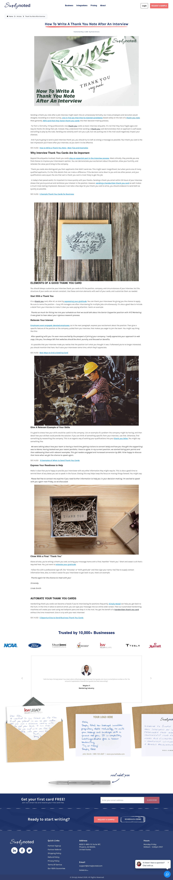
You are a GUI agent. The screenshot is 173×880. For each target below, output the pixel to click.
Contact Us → (83, 871)
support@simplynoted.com (90, 866)
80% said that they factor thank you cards (61, 121)
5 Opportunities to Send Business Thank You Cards (61, 618)
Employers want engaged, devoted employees (49, 325)
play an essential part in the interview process (89, 158)
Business (69, 5)
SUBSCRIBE (152, 801)
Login (144, 6)
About (103, 5)
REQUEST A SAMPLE (159, 6)
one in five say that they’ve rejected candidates (82, 118)
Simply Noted (115, 604)
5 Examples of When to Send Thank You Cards (60, 460)
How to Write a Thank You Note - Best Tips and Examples (64, 148)
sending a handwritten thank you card (112, 183)
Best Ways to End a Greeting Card (54, 353)
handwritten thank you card (127, 609)
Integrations (81, 5)
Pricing (94, 5)
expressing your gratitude (75, 301)
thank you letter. (121, 438)
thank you (72, 126)
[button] (22, 678)
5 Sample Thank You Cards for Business (57, 194)
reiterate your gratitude (66, 564)
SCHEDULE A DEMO (133, 820)
